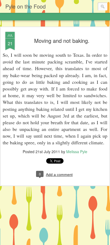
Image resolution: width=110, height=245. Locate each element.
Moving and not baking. (61, 40)
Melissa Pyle (76, 151)
